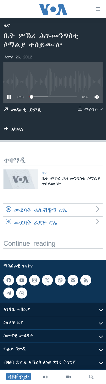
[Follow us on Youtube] (21, 280)
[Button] (13, 130)
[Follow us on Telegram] (8, 293)
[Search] (91, 377)
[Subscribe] (73, 280)
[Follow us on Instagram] (34, 280)
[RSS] (85, 280)
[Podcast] (60, 280)
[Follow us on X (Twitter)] (47, 280)
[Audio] (45, 377)
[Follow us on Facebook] (8, 280)
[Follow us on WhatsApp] (21, 293)
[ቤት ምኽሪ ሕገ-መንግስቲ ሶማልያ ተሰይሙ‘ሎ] (20, 179)
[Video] (68, 377)
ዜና (6, 25)
